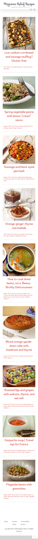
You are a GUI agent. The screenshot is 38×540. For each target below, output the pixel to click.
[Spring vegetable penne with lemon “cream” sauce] (19, 92)
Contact (23, 524)
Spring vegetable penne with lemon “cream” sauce (19, 116)
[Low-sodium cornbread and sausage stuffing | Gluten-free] (19, 33)
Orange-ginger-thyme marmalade (19, 226)
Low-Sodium (24, 67)
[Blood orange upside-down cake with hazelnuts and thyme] (19, 322)
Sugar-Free (14, 179)
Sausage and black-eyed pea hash (19, 169)
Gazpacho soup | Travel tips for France (19, 442)
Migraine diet (27, 295)
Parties (26, 356)
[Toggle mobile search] (31, 9)
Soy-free (13, 297)
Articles (14, 521)
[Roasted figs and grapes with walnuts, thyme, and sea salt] (19, 376)
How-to (19, 293)
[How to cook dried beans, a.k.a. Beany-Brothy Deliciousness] (19, 259)
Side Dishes (6, 68)
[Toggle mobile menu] (34, 9)
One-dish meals (7, 179)
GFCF (5, 67)
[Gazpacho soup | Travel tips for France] (19, 426)
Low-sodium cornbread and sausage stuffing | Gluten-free (19, 57)
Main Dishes (27, 126)
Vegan (15, 128)
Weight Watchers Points (20, 236)
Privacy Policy (25, 521)
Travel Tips (18, 452)
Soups (8, 297)
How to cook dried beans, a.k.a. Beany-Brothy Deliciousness (19, 283)
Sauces (27, 234)
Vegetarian (19, 128)
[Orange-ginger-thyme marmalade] (19, 204)
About (14, 524)
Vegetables (27, 297)
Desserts (6, 356)
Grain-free (16, 234)
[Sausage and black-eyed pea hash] (19, 150)
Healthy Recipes (17, 67)
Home (6, 521)
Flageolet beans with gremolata (19, 487)
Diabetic (6, 126)
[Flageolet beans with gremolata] (19, 471)
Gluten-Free (10, 67)
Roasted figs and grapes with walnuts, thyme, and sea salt (19, 394)
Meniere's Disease (19, 295)
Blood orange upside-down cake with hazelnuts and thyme (19, 346)
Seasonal (30, 67)
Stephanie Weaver (23, 529)
